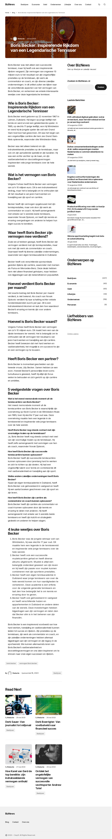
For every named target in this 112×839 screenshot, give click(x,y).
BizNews (10, 4)
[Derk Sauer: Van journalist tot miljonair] (18, 705)
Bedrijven (57, 673)
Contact (15, 822)
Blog (13, 12)
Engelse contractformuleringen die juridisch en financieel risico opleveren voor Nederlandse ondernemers (85, 179)
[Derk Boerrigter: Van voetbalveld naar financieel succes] (48, 705)
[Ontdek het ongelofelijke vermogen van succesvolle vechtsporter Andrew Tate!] (48, 754)
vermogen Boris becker (28, 663)
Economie (72, 283)
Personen (71, 305)
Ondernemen (73, 299)
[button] (99, 4)
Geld (69, 289)
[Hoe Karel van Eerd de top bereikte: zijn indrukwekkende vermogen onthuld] (18, 754)
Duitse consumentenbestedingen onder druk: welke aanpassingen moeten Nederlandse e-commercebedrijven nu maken (85, 150)
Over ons (25, 822)
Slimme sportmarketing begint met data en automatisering (85, 237)
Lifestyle (71, 294)
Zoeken (101, 87)
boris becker (11, 663)
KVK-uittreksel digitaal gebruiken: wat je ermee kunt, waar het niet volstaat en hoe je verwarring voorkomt (86, 119)
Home (7, 12)
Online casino (73, 334)
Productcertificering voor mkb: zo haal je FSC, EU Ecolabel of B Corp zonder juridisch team (86, 209)
